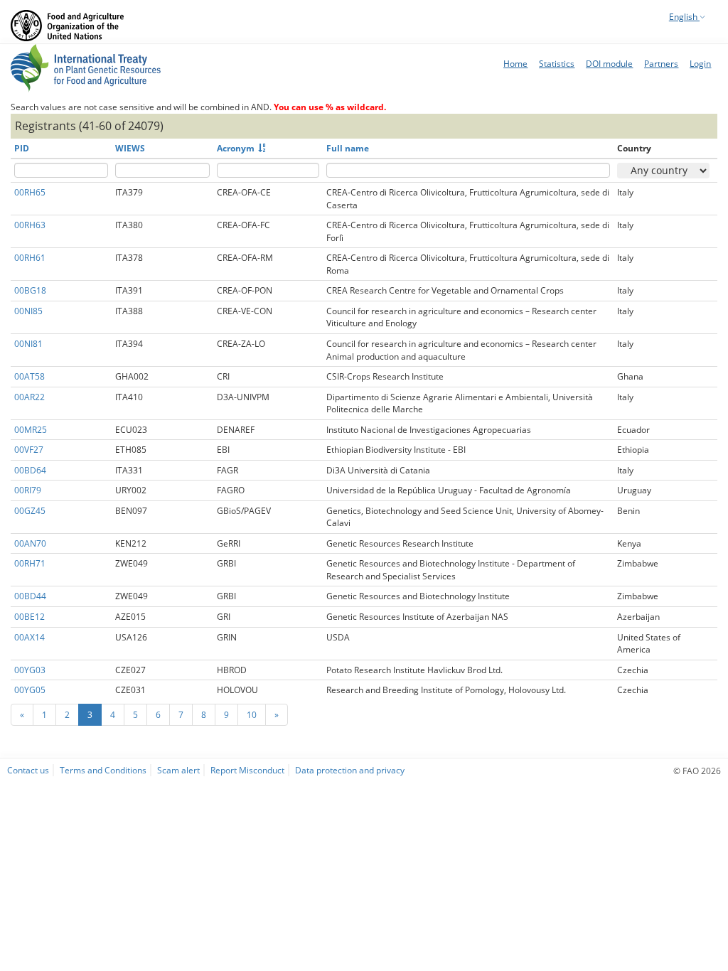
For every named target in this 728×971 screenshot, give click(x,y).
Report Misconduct (247, 770)
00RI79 (27, 490)
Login (700, 64)
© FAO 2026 (697, 770)
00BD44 (30, 596)
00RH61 (30, 258)
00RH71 (30, 563)
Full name (347, 148)
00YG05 (30, 690)
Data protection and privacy (350, 770)
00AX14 (29, 637)
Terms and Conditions (103, 770)
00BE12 (29, 617)
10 (252, 715)
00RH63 (30, 225)
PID (21, 148)
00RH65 (30, 192)
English (684, 17)
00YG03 (30, 670)
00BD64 (30, 470)
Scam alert (178, 770)
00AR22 (29, 397)
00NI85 (28, 311)
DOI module (609, 64)
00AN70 (30, 543)
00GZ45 (30, 511)
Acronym (236, 148)
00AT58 (29, 376)
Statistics (556, 64)
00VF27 (28, 450)
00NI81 (28, 344)
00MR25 (30, 430)
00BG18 (30, 290)
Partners (661, 64)
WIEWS (130, 148)
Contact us (28, 770)
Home (515, 64)
